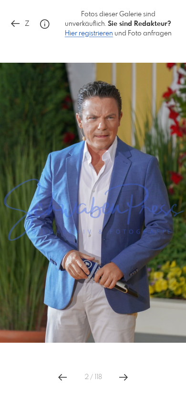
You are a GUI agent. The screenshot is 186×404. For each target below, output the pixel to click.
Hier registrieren (89, 33)
